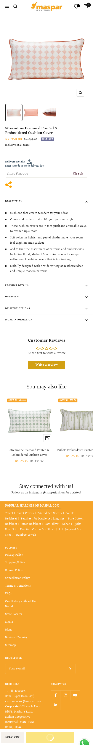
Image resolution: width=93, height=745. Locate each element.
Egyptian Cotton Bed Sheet (37, 529)
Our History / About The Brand (21, 604)
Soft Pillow (52, 524)
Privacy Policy (14, 555)
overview (12, 297)
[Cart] (85, 6)
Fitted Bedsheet (31, 524)
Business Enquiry (16, 637)
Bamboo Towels (26, 535)
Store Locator (13, 614)
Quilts (77, 524)
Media (9, 622)
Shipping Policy (15, 562)
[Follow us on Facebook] (56, 695)
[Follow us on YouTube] (75, 695)
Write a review (46, 365)
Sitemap (10, 645)
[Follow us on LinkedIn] (56, 705)
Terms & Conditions (18, 586)
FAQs (8, 593)
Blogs (8, 630)
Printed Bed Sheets (49, 513)
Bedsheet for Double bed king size (42, 518)
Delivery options (17, 308)
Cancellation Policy (17, 578)
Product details (17, 285)
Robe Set (10, 529)
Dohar (66, 524)
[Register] (69, 668)
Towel (9, 513)
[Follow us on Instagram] (65, 695)
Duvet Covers (25, 513)
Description (13, 201)
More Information (18, 320)
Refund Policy (14, 570)
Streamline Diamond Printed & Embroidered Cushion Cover (29, 453)
